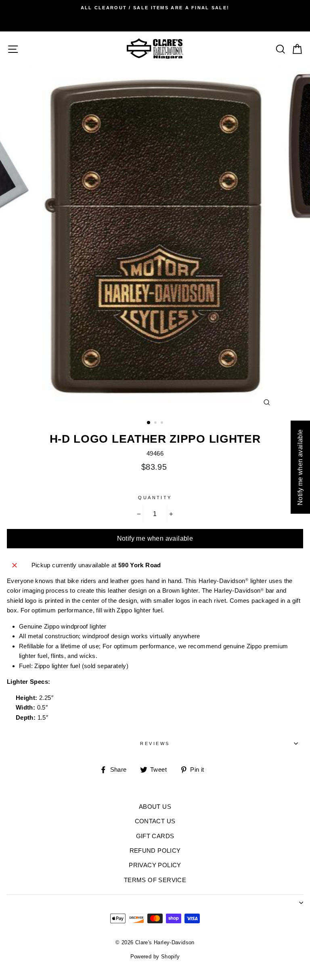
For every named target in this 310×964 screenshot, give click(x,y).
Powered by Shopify (155, 957)
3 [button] (163, 423)
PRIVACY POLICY (155, 865)
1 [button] (149, 423)
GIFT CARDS (155, 836)
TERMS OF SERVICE (155, 880)
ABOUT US (155, 806)
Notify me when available (155, 538)
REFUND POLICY (155, 850)
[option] (155, 7)
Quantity (155, 497)
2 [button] (156, 423)
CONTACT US (155, 821)
